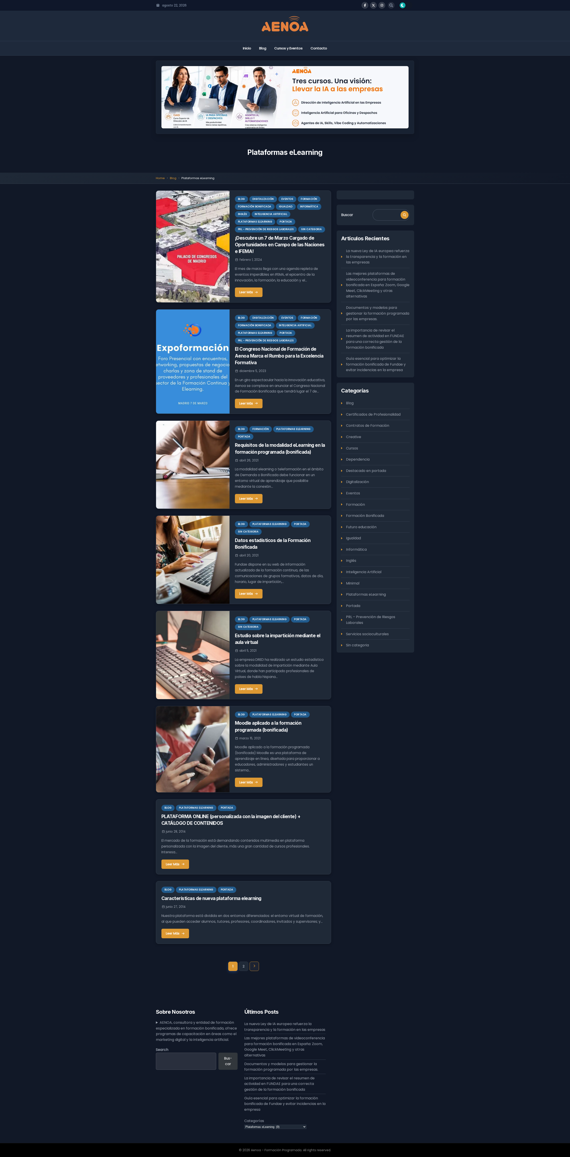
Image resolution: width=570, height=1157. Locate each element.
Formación (309, 199)
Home (160, 178)
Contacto (319, 48)
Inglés (242, 214)
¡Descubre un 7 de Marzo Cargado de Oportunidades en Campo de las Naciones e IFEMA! (280, 244)
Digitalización (263, 199)
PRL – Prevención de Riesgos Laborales (370, 620)
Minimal (352, 583)
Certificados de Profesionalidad (373, 414)
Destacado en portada (366, 470)
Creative (353, 436)
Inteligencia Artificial (271, 214)
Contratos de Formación (367, 425)
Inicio (247, 48)
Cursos (352, 448)
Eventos (287, 199)
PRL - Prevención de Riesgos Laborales (266, 229)
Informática (309, 206)
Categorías (254, 1120)
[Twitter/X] (373, 5)
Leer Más (246, 292)
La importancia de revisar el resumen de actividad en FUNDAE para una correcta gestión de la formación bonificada (375, 339)
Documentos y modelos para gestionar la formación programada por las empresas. (377, 313)
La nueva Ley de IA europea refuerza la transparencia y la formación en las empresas (377, 257)
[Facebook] (365, 5)
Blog (262, 48)
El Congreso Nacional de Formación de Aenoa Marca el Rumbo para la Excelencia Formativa (279, 355)
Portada (286, 221)
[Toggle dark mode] (405, 5)
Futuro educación (361, 527)
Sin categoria (311, 229)
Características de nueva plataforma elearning (211, 898)
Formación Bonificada (254, 206)
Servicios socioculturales (367, 634)
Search (162, 1049)
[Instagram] (382, 5)
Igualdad (286, 206)
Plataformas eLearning (255, 221)
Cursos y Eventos (288, 48)
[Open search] (391, 5)
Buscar (347, 214)
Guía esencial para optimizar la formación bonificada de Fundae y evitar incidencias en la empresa (376, 364)
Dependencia (358, 459)
